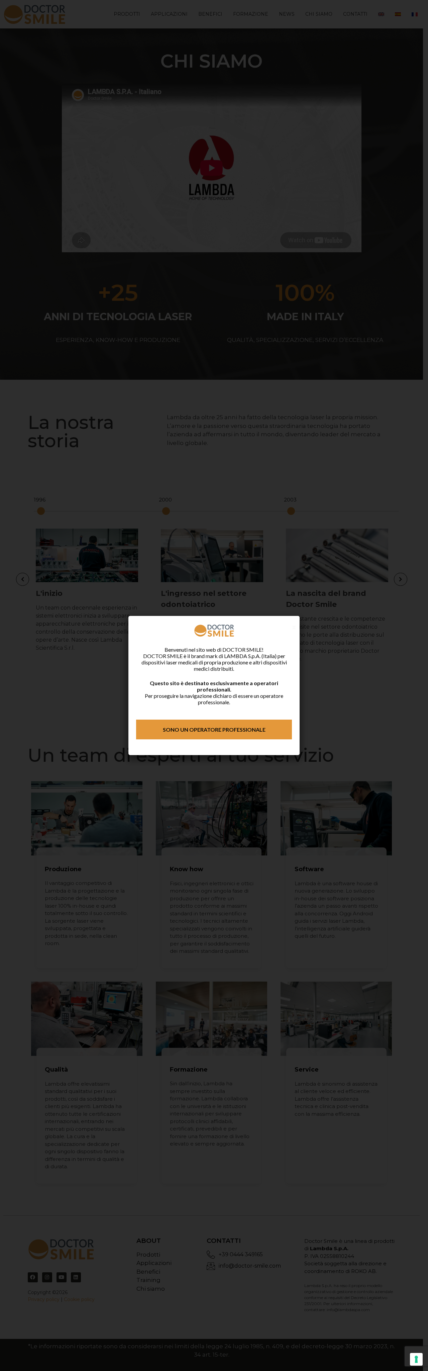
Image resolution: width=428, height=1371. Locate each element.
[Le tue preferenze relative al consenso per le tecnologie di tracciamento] (416, 1359)
